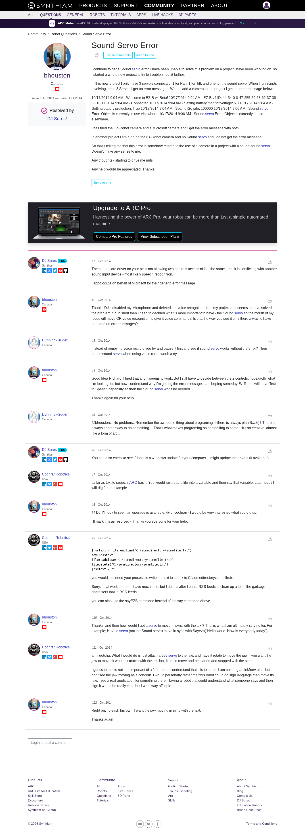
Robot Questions (63, 34)
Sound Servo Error (96, 34)
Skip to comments (118, 55)
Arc (170, 795)
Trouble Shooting (180, 791)
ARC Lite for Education (44, 791)
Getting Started (179, 786)
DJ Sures (56, 118)
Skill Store (35, 795)
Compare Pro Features (114, 236)
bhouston (49, 299)
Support (173, 780)
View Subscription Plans (160, 236)
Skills (171, 800)
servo (136, 69)
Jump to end (145, 55)
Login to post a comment (50, 742)
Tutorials (121, 15)
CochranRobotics (56, 474)
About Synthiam (248, 786)
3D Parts (187, 15)
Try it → (245, 23)
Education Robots (249, 805)
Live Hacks (162, 15)
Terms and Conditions (261, 823)
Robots (97, 15)
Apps (141, 15)
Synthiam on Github (42, 810)
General (75, 15)
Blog (240, 791)
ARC (133, 482)
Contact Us (245, 795)
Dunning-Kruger (54, 340)
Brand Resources (249, 810)
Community (37, 34)
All (31, 15)
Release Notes (38, 805)
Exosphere (35, 800)
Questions (50, 15)
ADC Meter (66, 23)
